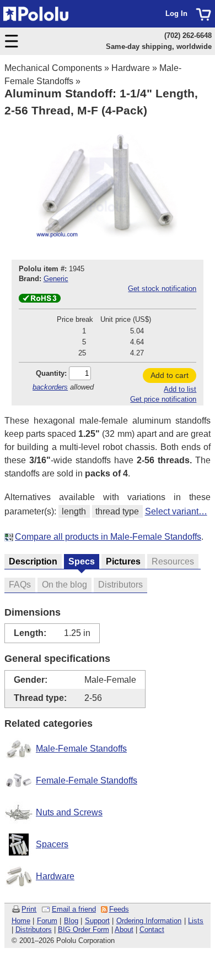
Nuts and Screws (69, 812)
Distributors (33, 929)
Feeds (119, 909)
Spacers (52, 844)
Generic (56, 279)
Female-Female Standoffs (86, 780)
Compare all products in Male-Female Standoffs (108, 536)
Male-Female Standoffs (81, 748)
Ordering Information (149, 921)
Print (29, 909)
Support (97, 921)
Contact (151, 929)
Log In (176, 13)
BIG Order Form (83, 929)
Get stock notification (162, 288)
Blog (71, 921)
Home (21, 921)
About (124, 929)
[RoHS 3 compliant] (40, 300)
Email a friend (74, 909)
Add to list (180, 389)
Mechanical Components (53, 68)
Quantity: (51, 373)
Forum (47, 921)
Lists (195, 921)
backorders (50, 387)
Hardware (130, 68)
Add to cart (169, 375)
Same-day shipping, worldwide (159, 46)
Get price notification (163, 399)
